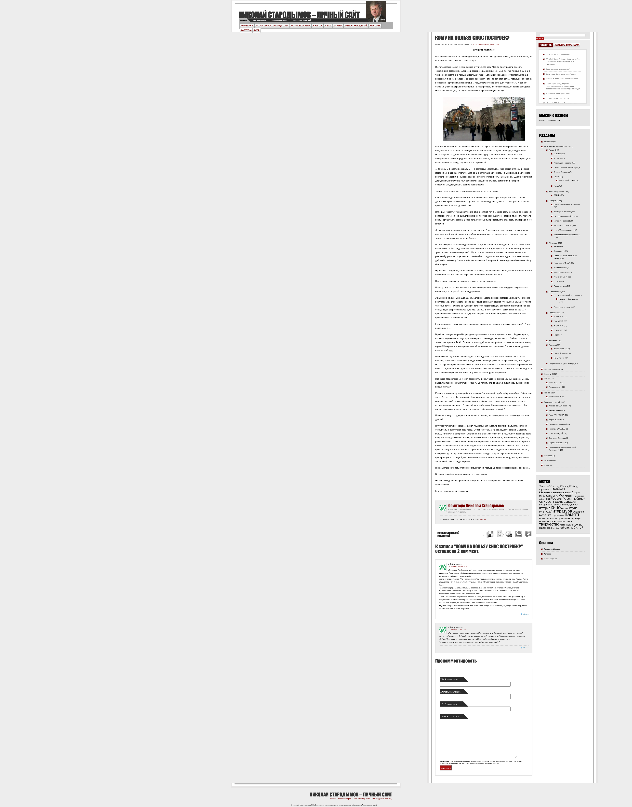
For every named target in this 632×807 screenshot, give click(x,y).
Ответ (526, 614)
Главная (243, 20)
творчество (549, 524)
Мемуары (553, 243)
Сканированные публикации (566, 167)
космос (565, 508)
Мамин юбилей (560, 268)
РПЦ (547, 498)
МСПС (554, 495)
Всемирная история (562, 212)
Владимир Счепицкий (558, 424)
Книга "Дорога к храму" (563, 230)
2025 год (573, 486)
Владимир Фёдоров (552, 549)
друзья (574, 504)
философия (546, 527)
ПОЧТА (328, 25)
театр (562, 525)
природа (574, 518)
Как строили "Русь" (562, 263)
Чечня (556, 177)
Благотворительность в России (567, 204)
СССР (549, 502)
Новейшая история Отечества (566, 235)
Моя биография (259, 20)
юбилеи (565, 527)
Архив (551, 150)
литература (561, 511)
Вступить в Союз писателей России (561, 74)
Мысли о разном (300, 25)
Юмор (257, 30)
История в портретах (563, 225)
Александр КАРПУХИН (558, 406)
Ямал (556, 186)
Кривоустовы (559, 349)
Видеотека (247, 25)
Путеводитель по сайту (303, 20)
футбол (556, 528)
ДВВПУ (557, 195)
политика (545, 518)
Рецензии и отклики (562, 307)
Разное (338, 25)
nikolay (482, 519)
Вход (383, 20)
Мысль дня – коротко (563, 163)
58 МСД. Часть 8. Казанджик (558, 54)
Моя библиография (279, 20)
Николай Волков (560, 353)
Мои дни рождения (561, 272)
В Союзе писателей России (565, 295)
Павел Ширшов (550, 559)
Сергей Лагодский (556, 443)
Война (568, 492)
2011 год (557, 154)
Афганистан (559, 251)
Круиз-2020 (558, 326)
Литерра (547, 554)
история (544, 508)
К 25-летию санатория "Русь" (558, 94)
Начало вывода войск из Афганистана (562, 79)
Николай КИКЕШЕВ (557, 429)
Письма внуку (560, 286)
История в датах (561, 221)
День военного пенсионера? (558, 69)
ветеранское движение (552, 504)
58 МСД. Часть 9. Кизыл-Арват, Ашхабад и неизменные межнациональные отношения (563, 61)
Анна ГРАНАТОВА (556, 415)
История (552, 201)
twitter (376, 13)
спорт (569, 521)
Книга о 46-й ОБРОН (567, 180)
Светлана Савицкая (557, 438)
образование (558, 515)
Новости (317, 25)
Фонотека (375, 25)
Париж (556, 335)
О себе (557, 281)
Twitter (527, 534)
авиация (570, 501)
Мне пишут (553, 382)
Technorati (518, 534)
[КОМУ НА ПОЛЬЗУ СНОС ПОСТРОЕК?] (472, 38)
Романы (552, 345)
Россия (556, 498)
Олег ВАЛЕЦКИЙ (556, 433)
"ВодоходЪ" (545, 486)
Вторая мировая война (563, 216)
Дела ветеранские (556, 192)
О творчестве (555, 292)
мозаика (545, 515)
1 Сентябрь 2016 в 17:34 (458, 630)
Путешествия (554, 313)
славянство (560, 522)
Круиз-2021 (558, 330)
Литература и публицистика (272, 25)
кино (556, 507)
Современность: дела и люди (561, 363)
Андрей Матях (555, 410)
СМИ (542, 501)
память (572, 514)
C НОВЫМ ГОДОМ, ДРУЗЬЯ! (558, 98)
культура (544, 511)
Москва (564, 495)
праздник (563, 518)
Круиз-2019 (558, 321)
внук (567, 504)
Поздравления (555, 387)
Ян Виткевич (559, 358)
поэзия (554, 519)
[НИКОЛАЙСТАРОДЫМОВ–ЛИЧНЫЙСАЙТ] (299, 14)
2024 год (564, 486)
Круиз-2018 (558, 316)
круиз (573, 508)
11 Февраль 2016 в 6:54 (457, 566)
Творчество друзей (356, 25)
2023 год (555, 486)
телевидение (574, 524)
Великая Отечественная (552, 490)
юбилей (577, 527)
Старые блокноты (561, 172)
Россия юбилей (574, 498)
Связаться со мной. (369, 805)
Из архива (558, 158)
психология (547, 521)
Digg (500, 534)
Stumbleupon (509, 534)
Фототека (246, 30)
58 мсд (557, 247)
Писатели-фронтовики (568, 299)
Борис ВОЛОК (555, 420)
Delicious (490, 534)
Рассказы (553, 340)
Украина (558, 501)
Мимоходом (554, 396)
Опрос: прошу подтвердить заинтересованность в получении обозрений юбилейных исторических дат (563, 86)
